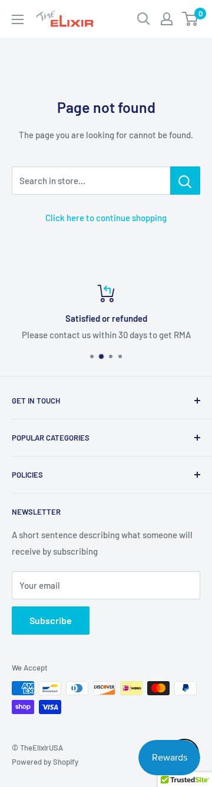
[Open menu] (18, 19)
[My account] (167, 18)
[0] (190, 19)
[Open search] (143, 18)
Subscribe (50, 620)
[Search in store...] (185, 180)
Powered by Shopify (45, 761)
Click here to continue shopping (106, 217)
